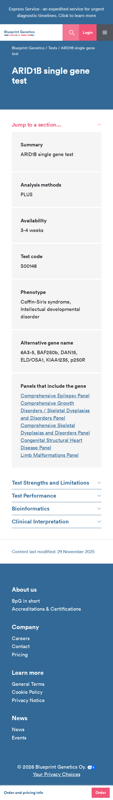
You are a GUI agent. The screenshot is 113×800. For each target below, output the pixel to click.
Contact (21, 646)
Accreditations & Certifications (46, 609)
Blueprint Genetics (28, 47)
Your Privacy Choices (56, 774)
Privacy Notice (28, 700)
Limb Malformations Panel (50, 455)
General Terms (28, 684)
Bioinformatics (30, 508)
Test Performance (34, 495)
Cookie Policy (27, 692)
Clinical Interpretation (40, 521)
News (18, 730)
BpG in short (26, 601)
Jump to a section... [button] (36, 124)
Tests (52, 47)
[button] (88, 32)
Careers (21, 638)
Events (19, 738)
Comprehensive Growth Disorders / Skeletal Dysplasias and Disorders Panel (55, 410)
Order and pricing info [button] (23, 792)
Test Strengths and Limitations (50, 482)
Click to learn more (77, 15)
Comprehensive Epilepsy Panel (55, 395)
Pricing (20, 655)
